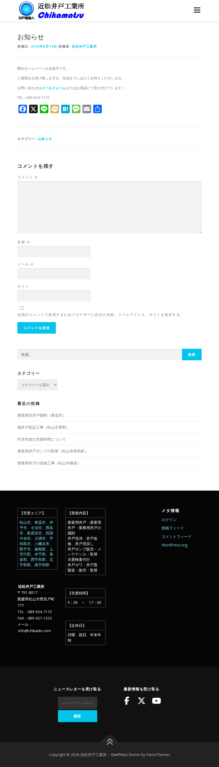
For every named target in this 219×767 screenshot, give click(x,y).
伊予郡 (40, 554)
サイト (23, 286)
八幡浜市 (41, 543)
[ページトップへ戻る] (109, 742)
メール (25, 264)
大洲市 (40, 538)
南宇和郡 (41, 564)
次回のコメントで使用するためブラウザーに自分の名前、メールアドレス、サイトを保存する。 (100, 314)
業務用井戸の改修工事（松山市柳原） (49, 462)
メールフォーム (54, 87)
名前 (23, 242)
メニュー (197, 9)
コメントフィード (176, 536)
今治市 (36, 527)
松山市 (25, 522)
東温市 (40, 522)
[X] (142, 701)
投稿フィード (173, 527)
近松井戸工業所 (84, 46)
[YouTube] (156, 701)
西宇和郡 (38, 559)
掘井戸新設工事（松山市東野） (43, 427)
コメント (27, 177)
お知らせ (45, 138)
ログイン (169, 519)
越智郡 (40, 548)
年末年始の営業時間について (41, 439)
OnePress (119, 754)
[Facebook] (127, 701)
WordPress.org (174, 544)
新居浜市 (34, 532)
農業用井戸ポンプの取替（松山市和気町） (52, 450)
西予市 (25, 548)
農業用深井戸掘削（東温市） (41, 415)
